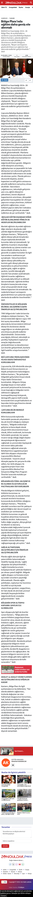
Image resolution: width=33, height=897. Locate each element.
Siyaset (13, 871)
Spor (23, 873)
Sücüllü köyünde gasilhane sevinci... (23, 799)
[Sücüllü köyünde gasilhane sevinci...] (24, 793)
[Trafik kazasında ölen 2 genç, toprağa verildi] (8, 807)
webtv (5, 869)
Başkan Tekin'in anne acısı (23, 813)
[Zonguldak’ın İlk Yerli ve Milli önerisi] (8, 793)
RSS (5, 882)
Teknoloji (16, 873)
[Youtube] (19, 864)
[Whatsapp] (22, 864)
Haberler (4, 18)
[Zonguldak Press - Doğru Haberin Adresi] (16, 3)
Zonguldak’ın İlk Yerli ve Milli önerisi (7, 799)
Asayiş (27, 7)
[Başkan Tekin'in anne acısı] (24, 807)
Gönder (5, 846)
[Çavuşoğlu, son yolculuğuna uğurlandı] (24, 779)
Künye (30, 873)
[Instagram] (16, 864)
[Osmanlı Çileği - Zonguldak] (8, 779)
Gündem (5, 871)
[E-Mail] (12, 765)
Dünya (20, 871)
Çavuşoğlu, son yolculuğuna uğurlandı (24, 785)
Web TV (4, 7)
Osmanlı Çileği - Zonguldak (6, 785)
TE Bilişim (21, 887)
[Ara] (31, 3)
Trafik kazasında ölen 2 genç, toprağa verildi (8, 813)
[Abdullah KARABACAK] (5, 762)
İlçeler (21, 7)
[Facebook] (10, 864)
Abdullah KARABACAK (18, 761)
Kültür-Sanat (7, 873)
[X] (13, 864)
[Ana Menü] (2, 3)
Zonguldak (13, 7)
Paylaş (5, 80)
